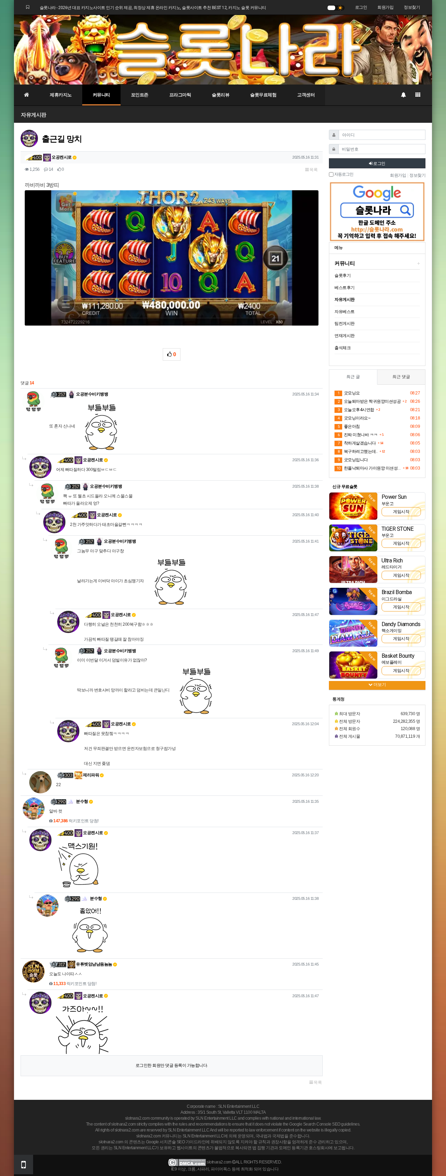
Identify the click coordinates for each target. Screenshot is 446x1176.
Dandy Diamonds (401, 624)
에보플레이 (392, 662)
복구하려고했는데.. (358, 451)
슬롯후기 (342, 275)
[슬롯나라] (223, 49)
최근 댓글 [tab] (401, 376)
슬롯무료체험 (263, 94)
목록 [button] (313, 169)
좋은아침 (349, 426)
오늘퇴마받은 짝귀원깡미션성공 (369, 401)
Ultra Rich (392, 560)
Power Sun (394, 497)
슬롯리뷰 (220, 94)
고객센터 (306, 94)
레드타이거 (392, 567)
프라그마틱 (180, 94)
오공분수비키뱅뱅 (91, 394)
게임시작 (401, 511)
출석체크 (342, 347)
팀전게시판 (344, 323)
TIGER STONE (398, 529)
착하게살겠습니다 (357, 443)
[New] (353, 505)
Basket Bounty (398, 656)
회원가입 (385, 7)
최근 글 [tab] (353, 376)
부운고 (388, 503)
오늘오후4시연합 (356, 409)
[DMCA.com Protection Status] (187, 1162)
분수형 (81, 801)
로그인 (361, 7)
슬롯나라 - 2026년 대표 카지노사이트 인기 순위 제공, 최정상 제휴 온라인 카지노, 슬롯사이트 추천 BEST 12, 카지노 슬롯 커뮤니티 (153, 7)
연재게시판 (344, 335)
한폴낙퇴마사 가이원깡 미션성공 (369, 468)
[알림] (403, 95)
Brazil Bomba (397, 592)
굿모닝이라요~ (354, 418)
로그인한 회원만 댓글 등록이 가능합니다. (172, 1065)
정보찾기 (412, 7)
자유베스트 (344, 311)
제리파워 (90, 775)
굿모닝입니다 (353, 459)
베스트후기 (344, 287)
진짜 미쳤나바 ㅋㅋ (358, 434)
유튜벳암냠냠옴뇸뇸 (93, 964)
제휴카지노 (61, 94)
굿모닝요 (349, 393)
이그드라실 (392, 599)
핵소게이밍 (392, 630)
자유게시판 (33, 115)
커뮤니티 (101, 94)
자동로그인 (343, 174)
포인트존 (139, 94)
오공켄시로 (61, 157)
